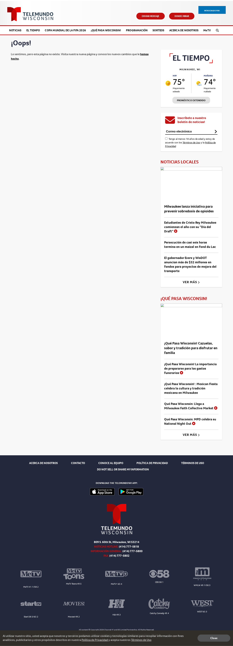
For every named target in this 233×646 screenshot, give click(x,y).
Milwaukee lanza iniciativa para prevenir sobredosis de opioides (189, 209)
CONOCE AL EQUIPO (110, 463)
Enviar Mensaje (150, 16)
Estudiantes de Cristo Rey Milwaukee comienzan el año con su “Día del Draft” (190, 226)
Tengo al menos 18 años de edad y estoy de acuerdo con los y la (190, 142)
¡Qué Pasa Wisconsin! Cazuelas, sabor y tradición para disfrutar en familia (190, 348)
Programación (137, 30)
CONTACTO (78, 463)
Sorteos (158, 30)
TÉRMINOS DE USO (192, 463)
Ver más (190, 282)
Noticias (15, 30)
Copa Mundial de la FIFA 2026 (65, 30)
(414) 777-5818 (129, 546)
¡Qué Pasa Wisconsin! (106, 30)
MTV (207, 30)
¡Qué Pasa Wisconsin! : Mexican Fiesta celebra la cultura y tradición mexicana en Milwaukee (191, 388)
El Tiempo (33, 30)
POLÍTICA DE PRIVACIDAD (152, 463)
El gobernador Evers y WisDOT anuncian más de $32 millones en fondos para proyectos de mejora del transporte (190, 264)
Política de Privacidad (95, 640)
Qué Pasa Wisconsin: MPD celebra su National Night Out (190, 421)
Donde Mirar (182, 16)
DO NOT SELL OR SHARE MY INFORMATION (123, 469)
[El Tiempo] (191, 62)
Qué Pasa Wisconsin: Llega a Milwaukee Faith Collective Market (189, 406)
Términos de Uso (191, 142)
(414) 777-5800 (133, 551)
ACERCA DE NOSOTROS (43, 463)
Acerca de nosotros (184, 30)
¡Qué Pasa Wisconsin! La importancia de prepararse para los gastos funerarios (190, 368)
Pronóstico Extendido (191, 100)
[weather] (168, 83)
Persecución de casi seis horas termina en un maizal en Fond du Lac (190, 244)
